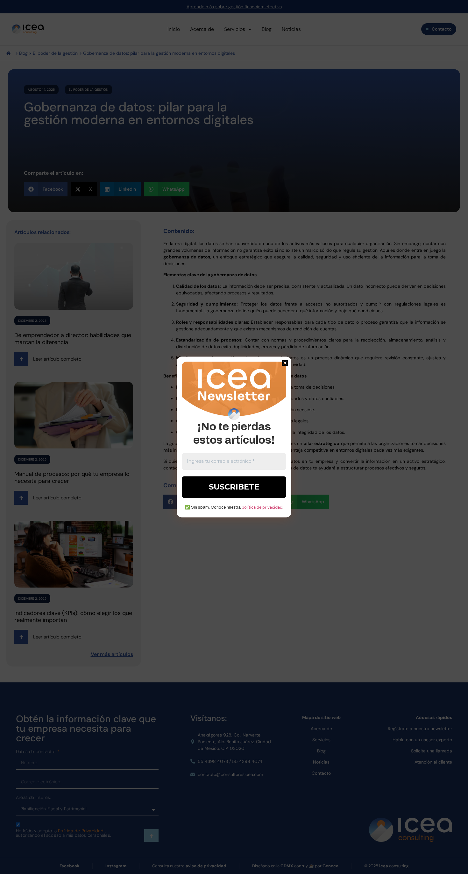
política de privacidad (262, 507)
